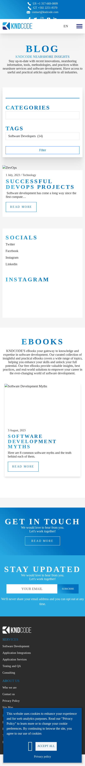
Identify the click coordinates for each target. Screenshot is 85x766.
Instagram (12, 257)
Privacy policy (42, 756)
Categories (28, 108)
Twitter (10, 244)
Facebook (12, 251)
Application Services (14, 659)
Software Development (15, 646)
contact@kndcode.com (45, 12)
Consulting (8, 672)
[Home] (17, 25)
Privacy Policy (11, 700)
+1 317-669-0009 (47, 3)
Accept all (46, 746)
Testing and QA (11, 666)
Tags (15, 128)
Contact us (8, 694)
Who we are (9, 687)
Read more (21, 206)
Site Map (7, 707)
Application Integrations (16, 652)
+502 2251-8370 (47, 7)
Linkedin (11, 264)
